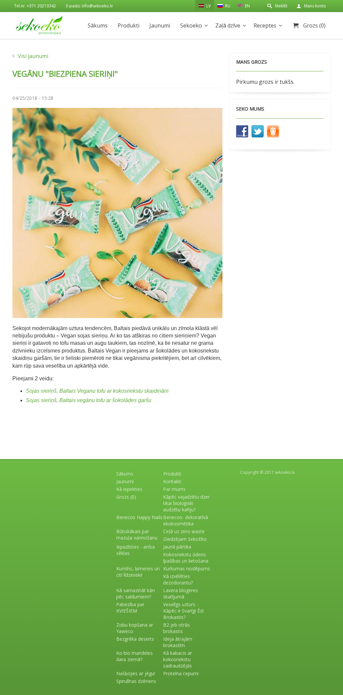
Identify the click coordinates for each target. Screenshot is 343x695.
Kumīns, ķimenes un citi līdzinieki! (138, 571)
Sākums (98, 25)
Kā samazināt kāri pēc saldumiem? (135, 593)
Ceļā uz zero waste (184, 531)
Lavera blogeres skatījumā (180, 593)
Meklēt (281, 6)
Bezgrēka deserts (135, 639)
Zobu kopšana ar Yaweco (134, 628)
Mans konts (315, 6)
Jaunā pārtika (177, 547)
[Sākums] (39, 25)
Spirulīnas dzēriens (136, 681)
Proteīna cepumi (181, 673)
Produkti (128, 25)
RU (227, 6)
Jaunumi (159, 25)
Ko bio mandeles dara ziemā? (134, 656)
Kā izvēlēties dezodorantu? (178, 579)
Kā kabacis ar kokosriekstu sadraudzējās (177, 659)
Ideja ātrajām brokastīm (177, 642)
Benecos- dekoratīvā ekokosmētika (185, 520)
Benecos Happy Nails (139, 517)
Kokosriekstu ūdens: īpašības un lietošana (185, 557)
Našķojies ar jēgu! (135, 673)
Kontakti (172, 481)
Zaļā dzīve (227, 25)
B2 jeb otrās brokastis (176, 628)
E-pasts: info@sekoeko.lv (89, 6)
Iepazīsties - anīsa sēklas (135, 550)
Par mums (174, 489)
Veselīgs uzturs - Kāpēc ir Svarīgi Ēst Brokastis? (183, 610)
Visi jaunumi (33, 56)
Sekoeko (191, 25)
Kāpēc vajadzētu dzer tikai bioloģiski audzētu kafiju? (186, 503)
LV (208, 6)
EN (247, 6)
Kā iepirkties (129, 489)
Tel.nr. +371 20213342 (35, 6)
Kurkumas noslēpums (186, 568)
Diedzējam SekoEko (185, 539)
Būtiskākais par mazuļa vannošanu (136, 534)
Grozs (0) (314, 25)
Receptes (265, 25)
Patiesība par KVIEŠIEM (130, 607)
